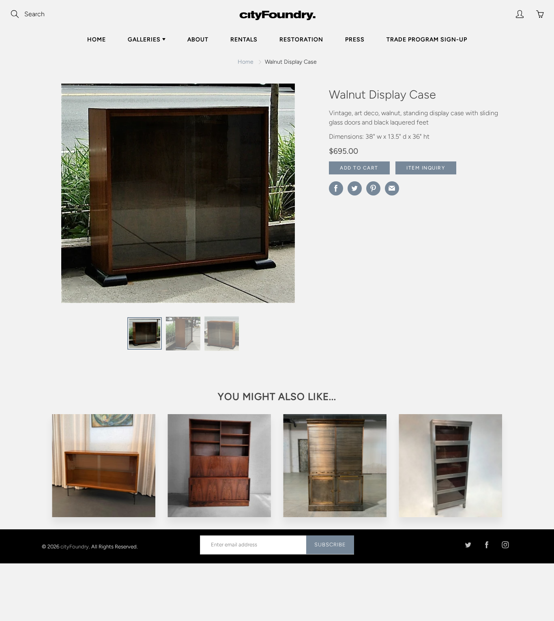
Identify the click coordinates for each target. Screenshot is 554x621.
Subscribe (330, 544)
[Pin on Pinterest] (373, 188)
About (197, 39)
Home (96, 39)
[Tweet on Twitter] (355, 188)
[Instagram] (505, 544)
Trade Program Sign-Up (427, 39)
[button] (288, 196)
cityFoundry (74, 546)
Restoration (301, 39)
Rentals (244, 39)
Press (355, 39)
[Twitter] (468, 544)
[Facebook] (486, 544)
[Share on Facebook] (336, 188)
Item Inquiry (425, 168)
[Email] (392, 188)
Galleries (145, 39)
